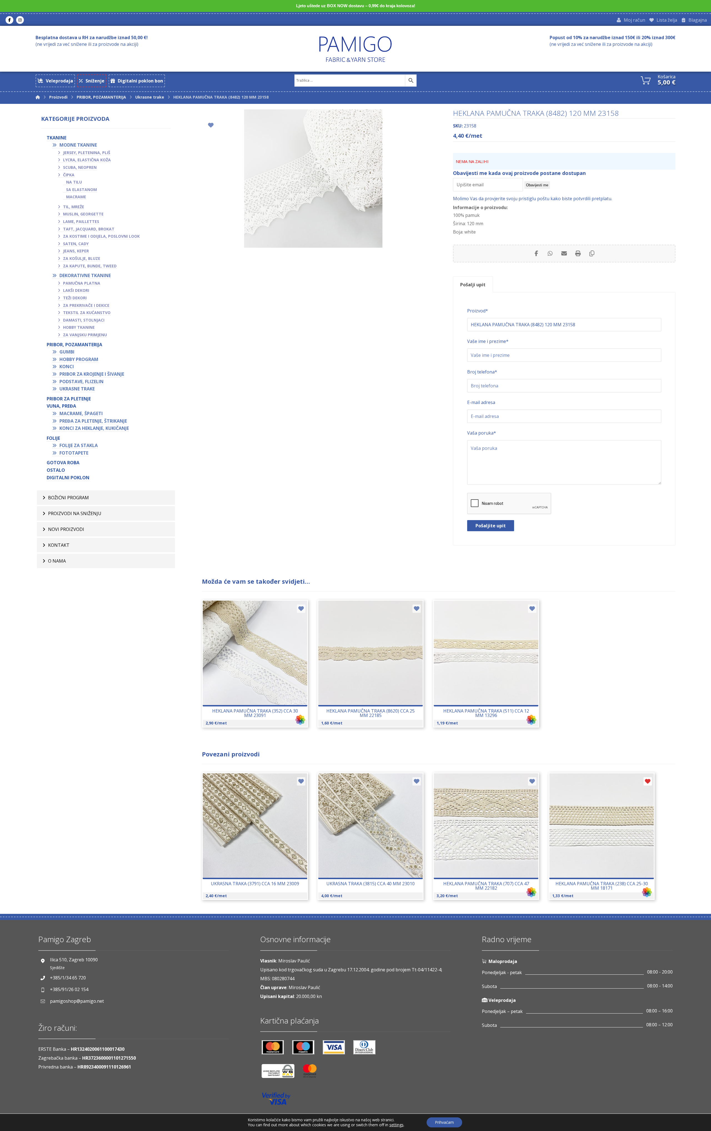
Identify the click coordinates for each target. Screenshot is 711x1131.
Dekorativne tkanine (85, 275)
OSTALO (56, 470)
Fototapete (73, 453)
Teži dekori (75, 297)
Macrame (76, 196)
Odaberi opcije (258, 668)
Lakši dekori (76, 290)
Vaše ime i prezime (488, 341)
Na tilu (74, 182)
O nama (57, 561)
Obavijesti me (537, 185)
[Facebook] (9, 20)
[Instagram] (20, 20)
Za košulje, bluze (81, 258)
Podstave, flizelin (81, 381)
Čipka (68, 174)
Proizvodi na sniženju (74, 513)
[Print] (578, 253)
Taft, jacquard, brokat (88, 229)
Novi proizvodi (66, 529)
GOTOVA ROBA (63, 463)
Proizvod (477, 311)
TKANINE (56, 138)
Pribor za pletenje (69, 399)
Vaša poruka (481, 433)
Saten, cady (76, 243)
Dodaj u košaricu (374, 668)
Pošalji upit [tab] (472, 285)
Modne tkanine (78, 145)
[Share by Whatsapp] (550, 253)
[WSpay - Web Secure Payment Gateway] (280, 1073)
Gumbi (66, 352)
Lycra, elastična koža (87, 159)
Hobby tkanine (79, 327)
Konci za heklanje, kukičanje (94, 428)
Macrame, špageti (81, 413)
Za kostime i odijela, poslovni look (101, 236)
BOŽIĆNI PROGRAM (68, 498)
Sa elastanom (81, 189)
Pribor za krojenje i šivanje (91, 374)
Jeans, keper (76, 251)
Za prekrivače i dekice (86, 305)
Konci (66, 366)
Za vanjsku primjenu (85, 334)
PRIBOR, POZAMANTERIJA (74, 345)
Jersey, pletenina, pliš (86, 152)
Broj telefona (482, 372)
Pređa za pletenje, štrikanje (93, 421)
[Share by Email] (564, 253)
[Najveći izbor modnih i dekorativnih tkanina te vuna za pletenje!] (355, 49)
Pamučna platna (81, 283)
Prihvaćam (444, 1122)
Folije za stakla (78, 445)
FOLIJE (53, 438)
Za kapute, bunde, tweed (90, 266)
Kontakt (58, 545)
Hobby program (78, 359)
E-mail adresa (481, 402)
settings (396, 1124)
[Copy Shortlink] (591, 253)
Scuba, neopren (80, 167)
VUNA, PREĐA (61, 406)
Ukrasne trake (77, 389)
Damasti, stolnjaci (83, 320)
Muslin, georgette (83, 214)
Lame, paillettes (81, 221)
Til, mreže (73, 206)
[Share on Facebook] (536, 253)
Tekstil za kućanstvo (87, 312)
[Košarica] (645, 80)
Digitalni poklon (68, 478)
